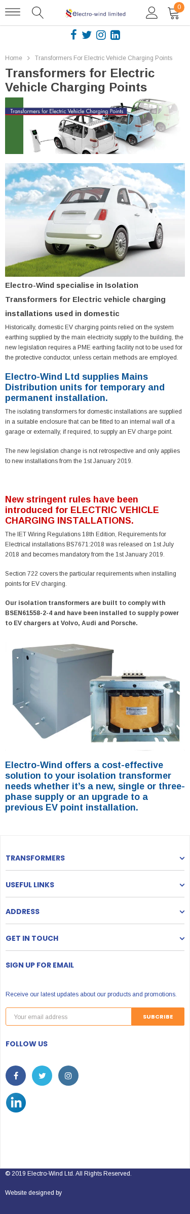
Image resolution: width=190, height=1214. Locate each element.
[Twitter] (87, 34)
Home (13, 58)
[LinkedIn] (115, 34)
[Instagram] (102, 34)
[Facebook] (74, 34)
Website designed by (33, 1192)
